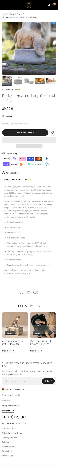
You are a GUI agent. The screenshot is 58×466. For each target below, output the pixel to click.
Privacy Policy (7, 451)
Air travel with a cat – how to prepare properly (12, 344)
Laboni (17, 89)
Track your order (9, 428)
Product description (13, 179)
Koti (4, 14)
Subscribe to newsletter (12, 433)
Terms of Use (7, 455)
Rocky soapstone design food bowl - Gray (20, 17)
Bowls (19, 14)
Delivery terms (8, 446)
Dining (11, 14)
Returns (5, 442)
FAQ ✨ (28, 179)
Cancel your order (9, 437)
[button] (29, 140)
